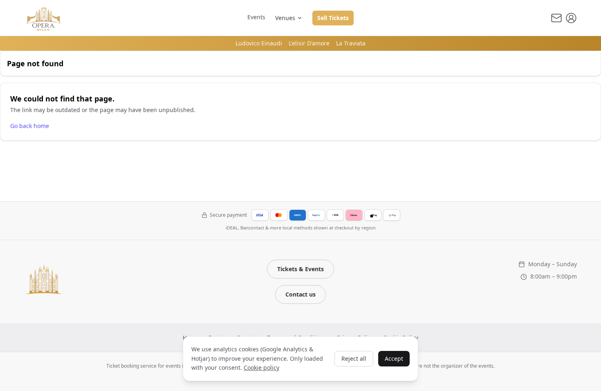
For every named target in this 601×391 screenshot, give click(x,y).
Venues (285, 18)
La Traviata (351, 43)
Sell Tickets (333, 18)
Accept (394, 358)
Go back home (29, 126)
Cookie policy (261, 367)
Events (256, 17)
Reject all (353, 358)
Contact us (300, 294)
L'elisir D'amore (309, 43)
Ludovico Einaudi (258, 43)
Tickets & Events (300, 269)
